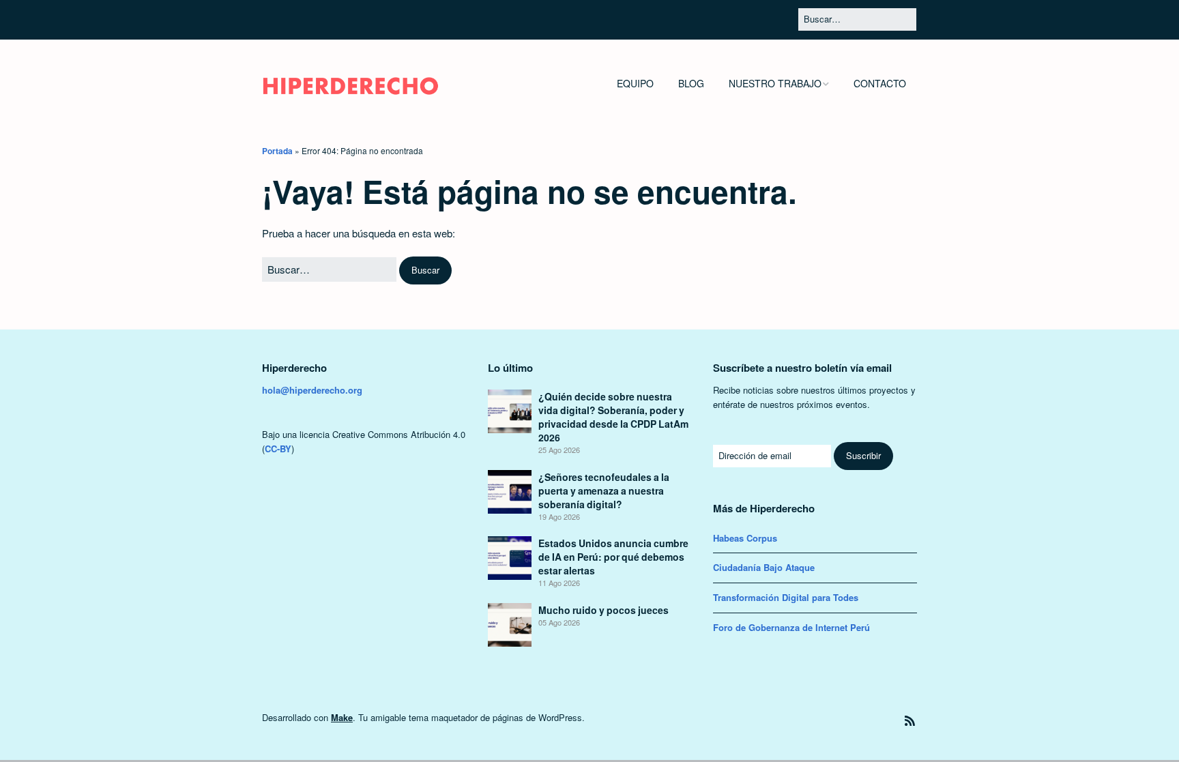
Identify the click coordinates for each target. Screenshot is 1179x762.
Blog (691, 83)
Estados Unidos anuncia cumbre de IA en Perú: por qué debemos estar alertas (613, 556)
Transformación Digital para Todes (785, 597)
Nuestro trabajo (775, 83)
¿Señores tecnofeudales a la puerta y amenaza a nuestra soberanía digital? (603, 490)
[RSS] (910, 721)
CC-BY (278, 448)
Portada (277, 151)
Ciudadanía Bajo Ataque (764, 567)
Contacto (880, 83)
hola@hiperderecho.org (312, 389)
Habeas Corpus (745, 537)
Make (342, 717)
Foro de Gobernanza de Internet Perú (791, 627)
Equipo (635, 83)
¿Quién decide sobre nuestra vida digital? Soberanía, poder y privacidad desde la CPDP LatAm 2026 (613, 417)
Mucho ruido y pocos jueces (603, 610)
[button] (425, 270)
